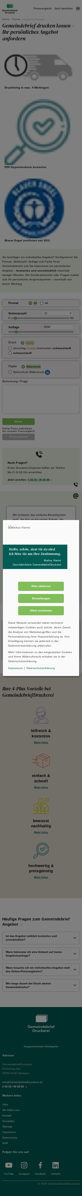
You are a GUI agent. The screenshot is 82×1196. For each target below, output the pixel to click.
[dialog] (41, 598)
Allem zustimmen (41, 610)
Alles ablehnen (41, 586)
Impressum (15, 668)
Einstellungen (41, 598)
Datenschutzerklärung (41, 668)
